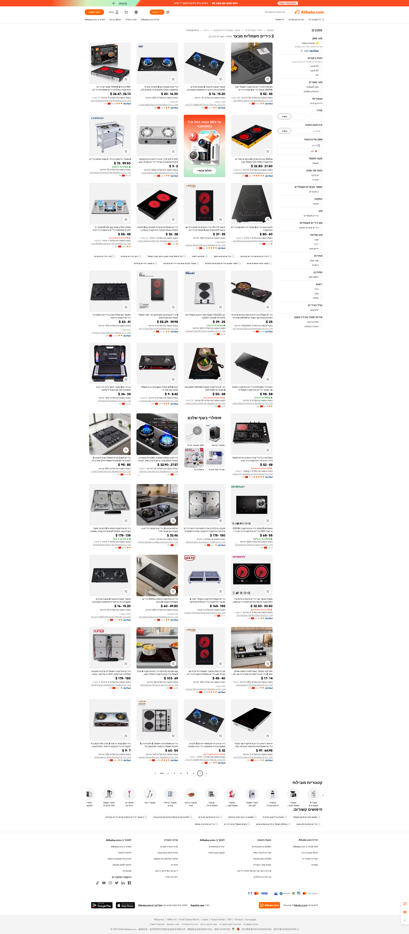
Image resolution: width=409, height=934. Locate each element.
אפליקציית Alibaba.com (150, 905)
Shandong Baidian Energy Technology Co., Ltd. (110, 243)
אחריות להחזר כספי (262, 852)
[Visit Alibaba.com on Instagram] (110, 883)
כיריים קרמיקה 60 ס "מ (208, 817)
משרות (314, 865)
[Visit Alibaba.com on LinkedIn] (123, 883)
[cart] (125, 12)
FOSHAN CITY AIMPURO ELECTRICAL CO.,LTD (204, 104)
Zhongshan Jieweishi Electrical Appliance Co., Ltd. (252, 173)
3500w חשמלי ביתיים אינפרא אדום (271, 824)
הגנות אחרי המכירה (262, 865)
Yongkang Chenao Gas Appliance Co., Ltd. (110, 172)
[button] (168, 12)
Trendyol (238, 919)
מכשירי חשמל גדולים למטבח (226, 30)
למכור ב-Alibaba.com (121, 846)
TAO (229, 919)
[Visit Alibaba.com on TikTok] (97, 883)
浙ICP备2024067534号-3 (286, 929)
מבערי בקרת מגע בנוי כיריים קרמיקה (179, 263)
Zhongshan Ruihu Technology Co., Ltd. (112, 544)
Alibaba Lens (300, 905)
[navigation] (300, 402)
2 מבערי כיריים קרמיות (144, 263)
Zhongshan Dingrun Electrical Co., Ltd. (254, 544)
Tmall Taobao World (188, 919)
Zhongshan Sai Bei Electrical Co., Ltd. (254, 615)
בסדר (284, 116)
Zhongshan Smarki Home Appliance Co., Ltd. (204, 331)
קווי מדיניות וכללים (262, 877)
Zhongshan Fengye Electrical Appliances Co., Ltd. (252, 328)
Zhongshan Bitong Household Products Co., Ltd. (252, 241)
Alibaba (270, 30)
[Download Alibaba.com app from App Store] (125, 905)
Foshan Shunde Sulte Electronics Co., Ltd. (204, 612)
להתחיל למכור (124, 852)
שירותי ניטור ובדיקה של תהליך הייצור (254, 871)
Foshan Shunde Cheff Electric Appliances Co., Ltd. (110, 471)
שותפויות (127, 871)
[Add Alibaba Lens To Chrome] (269, 905)
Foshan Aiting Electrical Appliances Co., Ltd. (252, 100)
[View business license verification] (233, 929)
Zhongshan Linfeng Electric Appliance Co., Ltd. (204, 403)
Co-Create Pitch (310, 852)
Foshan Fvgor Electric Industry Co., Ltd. (111, 332)
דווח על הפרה (171, 877)
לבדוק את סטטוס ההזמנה (119, 858)
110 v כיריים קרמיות (103, 256)
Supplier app (197, 905)
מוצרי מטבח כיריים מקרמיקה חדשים (221, 263)
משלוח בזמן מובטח (262, 858)
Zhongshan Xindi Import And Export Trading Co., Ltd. (204, 542)
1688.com (172, 919)
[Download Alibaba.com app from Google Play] (102, 905)
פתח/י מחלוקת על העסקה (166, 858)
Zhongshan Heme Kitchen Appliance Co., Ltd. (204, 245)
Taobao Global (218, 919)
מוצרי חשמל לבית (253, 30)
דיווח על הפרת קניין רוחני (166, 871)
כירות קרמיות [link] (192, 30)
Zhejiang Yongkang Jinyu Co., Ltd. (114, 400)
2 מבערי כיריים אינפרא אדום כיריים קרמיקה (124, 817)
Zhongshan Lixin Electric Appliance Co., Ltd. (157, 471)
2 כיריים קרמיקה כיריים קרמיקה (254, 256)
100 (161, 773)
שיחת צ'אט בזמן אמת (168, 852)
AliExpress (159, 919)
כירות (206, 30)
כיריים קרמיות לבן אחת (307, 824)
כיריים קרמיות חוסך (222, 256)
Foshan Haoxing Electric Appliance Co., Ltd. (157, 241)
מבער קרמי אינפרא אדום (258, 263)
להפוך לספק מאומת (121, 865)
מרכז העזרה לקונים (169, 846)
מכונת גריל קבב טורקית (273, 817)
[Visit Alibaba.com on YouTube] (104, 883)
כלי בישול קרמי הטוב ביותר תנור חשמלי (164, 256)
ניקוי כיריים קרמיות (129, 256)
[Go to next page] (155, 773)
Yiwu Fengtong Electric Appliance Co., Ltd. (110, 100)
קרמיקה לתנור (198, 256)
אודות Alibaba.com (308, 840)
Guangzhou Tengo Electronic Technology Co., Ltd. (157, 400)
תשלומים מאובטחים (261, 846)
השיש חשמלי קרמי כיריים (235, 824)
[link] (405, 903)
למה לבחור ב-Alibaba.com (305, 846)
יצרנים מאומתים (217, 846)
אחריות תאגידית (310, 858)
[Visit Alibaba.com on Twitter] (117, 883)
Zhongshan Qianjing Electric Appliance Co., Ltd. (252, 403)
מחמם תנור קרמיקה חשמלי (305, 817)
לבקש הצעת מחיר (216, 852)
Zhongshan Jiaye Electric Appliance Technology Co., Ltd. (252, 474)
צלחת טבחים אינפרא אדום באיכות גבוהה (171, 817)
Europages (251, 919)
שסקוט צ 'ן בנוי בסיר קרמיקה (241, 817)
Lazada (204, 919)
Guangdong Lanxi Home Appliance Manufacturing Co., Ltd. (157, 542)
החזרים (174, 865)
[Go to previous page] (206, 773)
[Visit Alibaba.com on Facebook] (129, 883)
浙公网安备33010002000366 (257, 929)
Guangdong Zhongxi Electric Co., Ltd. (159, 173)
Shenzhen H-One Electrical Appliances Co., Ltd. (157, 328)
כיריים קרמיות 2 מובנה (205, 824)
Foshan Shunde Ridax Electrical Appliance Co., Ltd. (157, 104)
